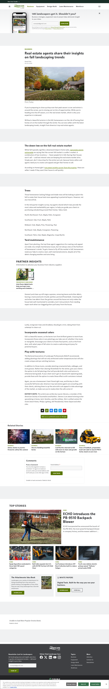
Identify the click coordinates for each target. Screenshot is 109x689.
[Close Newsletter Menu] (99, 13)
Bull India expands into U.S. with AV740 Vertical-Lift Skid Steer (42, 566)
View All (77, 590)
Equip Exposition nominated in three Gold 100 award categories (19, 566)
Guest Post (28, 61)
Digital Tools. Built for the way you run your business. (76, 583)
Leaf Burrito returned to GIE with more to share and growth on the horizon (66, 450)
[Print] (42, 410)
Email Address (55, 464)
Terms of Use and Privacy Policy (58, 27)
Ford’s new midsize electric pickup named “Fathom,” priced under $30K (87, 566)
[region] (54, 684)
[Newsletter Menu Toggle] (99, 6)
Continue (56, 473)
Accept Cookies (95, 684)
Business (28, 49)
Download (18, 593)
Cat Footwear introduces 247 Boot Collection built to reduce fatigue (66, 566)
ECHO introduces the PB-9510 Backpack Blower (79, 518)
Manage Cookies (71, 684)
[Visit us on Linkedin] (50, 657)
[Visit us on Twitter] (46, 657)
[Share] (51, 410)
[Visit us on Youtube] (54, 657)
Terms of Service (57, 28)
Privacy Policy (48, 28)
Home (65, 510)
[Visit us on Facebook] (41, 657)
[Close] (106, 684)
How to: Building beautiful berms (41, 449)
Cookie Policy (13, 687)
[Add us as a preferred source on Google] (47, 410)
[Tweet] (60, 410)
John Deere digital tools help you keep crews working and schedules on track (25, 286)
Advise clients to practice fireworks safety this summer (18, 449)
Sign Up (13, 671)
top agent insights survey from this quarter (61, 167)
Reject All (83, 684)
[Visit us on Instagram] (59, 657)
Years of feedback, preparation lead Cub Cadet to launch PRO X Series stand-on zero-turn (90, 450)
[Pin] (64, 410)
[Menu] (10, 6)
